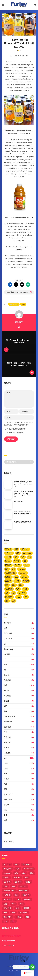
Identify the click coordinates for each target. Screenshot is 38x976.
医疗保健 (8, 565)
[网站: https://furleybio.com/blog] (19, 327)
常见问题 (17, 561)
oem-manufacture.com (11, 936)
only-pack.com (8, 945)
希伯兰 (26, 565)
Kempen (22, 569)
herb (23, 304)
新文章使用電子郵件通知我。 (16, 433)
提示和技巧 (22, 593)
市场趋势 (26, 581)
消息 (13, 601)
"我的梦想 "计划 (10, 573)
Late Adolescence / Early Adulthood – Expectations (22, 512)
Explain (7, 561)
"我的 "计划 (9, 589)
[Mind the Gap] (8, 505)
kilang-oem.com (8, 941)
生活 (16, 577)
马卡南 (17, 581)
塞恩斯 (25, 589)
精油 (29, 557)
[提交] (31, 462)
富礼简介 (19, 322)
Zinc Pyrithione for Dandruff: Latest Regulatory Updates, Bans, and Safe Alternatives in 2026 (23, 484)
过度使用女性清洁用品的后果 (22, 522)
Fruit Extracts (14, 304)
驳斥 (16, 557)
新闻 (6, 16)
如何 (6, 569)
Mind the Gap (18, 501)
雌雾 (25, 561)
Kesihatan (23, 573)
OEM (13, 585)
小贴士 (18, 597)
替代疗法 (8, 549)
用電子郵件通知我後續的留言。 (16, 429)
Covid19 (8, 557)
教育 (22, 557)
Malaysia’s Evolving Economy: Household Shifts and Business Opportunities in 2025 (23, 494)
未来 (6, 593)
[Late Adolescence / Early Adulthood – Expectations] (8, 515)
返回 (16, 549)
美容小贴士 (25, 549)
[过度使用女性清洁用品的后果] (8, 525)
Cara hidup (27, 553)
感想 (13, 593)
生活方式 (24, 577)
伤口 (25, 597)
